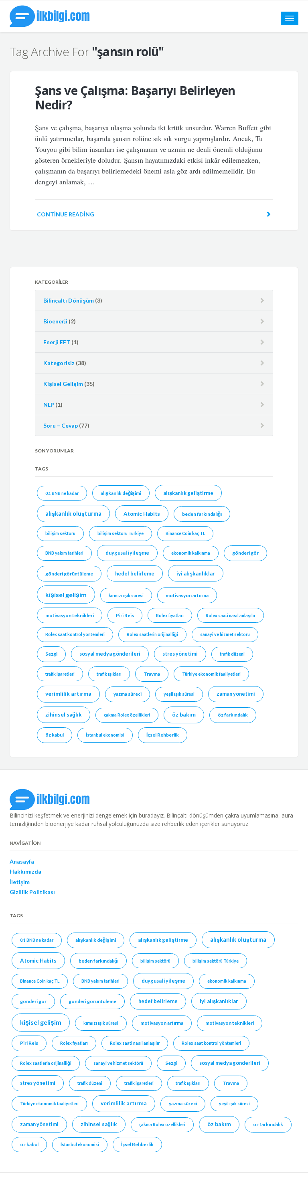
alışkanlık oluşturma (73, 513)
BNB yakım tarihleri (64, 552)
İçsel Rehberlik (162, 735)
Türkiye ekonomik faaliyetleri (211, 673)
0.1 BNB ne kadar (62, 493)
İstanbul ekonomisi (105, 734)
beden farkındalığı (202, 514)
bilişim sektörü (60, 533)
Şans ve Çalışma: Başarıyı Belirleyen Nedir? (135, 97)
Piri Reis (125, 615)
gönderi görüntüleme (69, 574)
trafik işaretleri (60, 673)
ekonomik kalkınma (190, 552)
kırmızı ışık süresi (126, 595)
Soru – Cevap (60, 425)
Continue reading (65, 214)
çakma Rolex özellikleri (127, 714)
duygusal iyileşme (127, 552)
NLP (48, 404)
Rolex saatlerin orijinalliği (152, 634)
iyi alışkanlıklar (195, 573)
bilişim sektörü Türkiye (120, 533)
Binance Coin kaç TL (185, 533)
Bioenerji (55, 321)
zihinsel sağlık (63, 714)
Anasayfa (22, 861)
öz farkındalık (233, 715)
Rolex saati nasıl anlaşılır (230, 615)
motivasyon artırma (187, 595)
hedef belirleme (134, 573)
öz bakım (184, 714)
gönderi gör (245, 553)
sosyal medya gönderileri (109, 653)
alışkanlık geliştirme (188, 493)
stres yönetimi (180, 653)
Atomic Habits (142, 514)
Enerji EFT (56, 342)
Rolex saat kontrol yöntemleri (75, 634)
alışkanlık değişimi (121, 493)
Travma (152, 674)
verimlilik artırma (68, 693)
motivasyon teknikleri (69, 615)
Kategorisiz (59, 362)
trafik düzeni (232, 653)
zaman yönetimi (236, 693)
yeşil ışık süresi (179, 693)
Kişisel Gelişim (63, 383)
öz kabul (54, 735)
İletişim (20, 881)
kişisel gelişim (66, 594)
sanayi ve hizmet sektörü (225, 634)
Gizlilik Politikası (32, 891)
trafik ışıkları (109, 673)
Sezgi (51, 654)
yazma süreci (127, 694)
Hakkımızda (25, 871)
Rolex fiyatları (170, 615)
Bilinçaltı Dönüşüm (68, 300)
